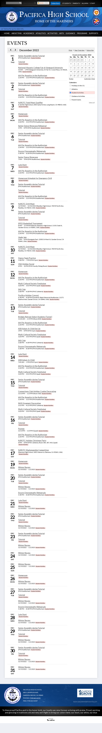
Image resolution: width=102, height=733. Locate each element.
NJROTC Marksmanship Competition (33, 450)
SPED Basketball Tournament (30, 223)
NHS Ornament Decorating (29, 403)
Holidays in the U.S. (78, 85)
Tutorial (21, 62)
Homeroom (22, 114)
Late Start (22, 165)
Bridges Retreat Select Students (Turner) (35, 317)
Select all (92, 102)
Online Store (55, 3)
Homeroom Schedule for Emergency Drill (35, 178)
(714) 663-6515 (35, 698)
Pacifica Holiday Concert (28, 295)
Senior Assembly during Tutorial (31, 56)
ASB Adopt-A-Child (26, 360)
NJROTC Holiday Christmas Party (32, 440)
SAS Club (22, 289)
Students (66, 3)
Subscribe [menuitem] (90, 50)
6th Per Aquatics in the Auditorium (32, 75)
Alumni (85, 3)
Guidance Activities (78, 96)
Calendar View (89, 79)
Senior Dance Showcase (28, 157)
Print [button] (70, 50)
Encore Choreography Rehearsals (32, 151)
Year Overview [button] (79, 50)
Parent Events (76, 100)
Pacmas (21, 429)
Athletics (75, 89)
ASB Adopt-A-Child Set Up (29, 329)
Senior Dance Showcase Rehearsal (32, 126)
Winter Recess (24, 467)
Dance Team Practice (27, 258)
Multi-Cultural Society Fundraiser (32, 283)
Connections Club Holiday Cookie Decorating (37, 391)
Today (71, 79)
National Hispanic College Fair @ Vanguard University (40, 68)
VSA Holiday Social (26, 264)
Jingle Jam (22, 237)
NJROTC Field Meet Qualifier (30, 103)
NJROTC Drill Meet (26, 204)
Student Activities (78, 93)
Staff (92, 3)
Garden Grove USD (85, 693)
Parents (76, 3)
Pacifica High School (54, 16)
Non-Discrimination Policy (85, 702)
